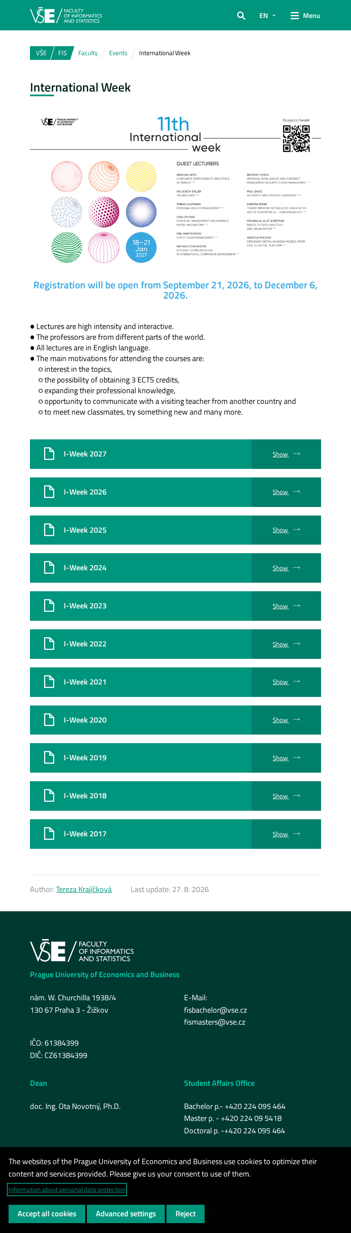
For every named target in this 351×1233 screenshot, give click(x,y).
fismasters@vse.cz (214, 1022)
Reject (186, 1213)
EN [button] (263, 15)
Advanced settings (126, 1213)
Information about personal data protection (67, 1189)
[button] (241, 15)
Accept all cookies (47, 1213)
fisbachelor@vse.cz (215, 1010)
